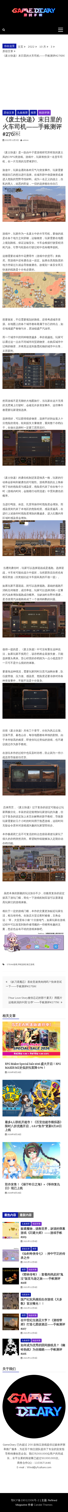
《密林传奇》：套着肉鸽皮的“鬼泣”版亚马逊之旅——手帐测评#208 (42, 1279)
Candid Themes (43, 1504)
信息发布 (26, 1294)
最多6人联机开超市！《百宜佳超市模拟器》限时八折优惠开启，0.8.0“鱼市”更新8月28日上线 (34, 1126)
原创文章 (9, 112)
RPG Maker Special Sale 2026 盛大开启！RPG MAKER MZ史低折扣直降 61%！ (33, 1065)
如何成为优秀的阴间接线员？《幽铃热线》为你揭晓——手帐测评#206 (43, 1349)
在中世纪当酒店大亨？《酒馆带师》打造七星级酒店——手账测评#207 (43, 1324)
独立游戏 (30, 964)
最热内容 (10, 1215)
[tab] (10, 1215)
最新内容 (26, 1215)
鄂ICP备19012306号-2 (25, 1500)
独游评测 (44, 112)
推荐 (33, 112)
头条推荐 (22, 112)
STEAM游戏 (12, 964)
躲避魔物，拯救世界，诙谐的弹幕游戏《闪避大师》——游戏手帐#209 (43, 1233)
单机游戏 (22, 964)
